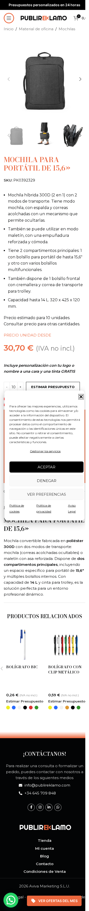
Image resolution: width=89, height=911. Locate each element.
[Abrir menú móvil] (9, 18)
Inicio (9, 29)
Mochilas (67, 29)
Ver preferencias (46, 494)
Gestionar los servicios (45, 451)
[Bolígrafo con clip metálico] (65, 644)
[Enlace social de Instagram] (40, 807)
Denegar (46, 480)
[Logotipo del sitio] (43, 17)
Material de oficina (36, 29)
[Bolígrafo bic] (23, 644)
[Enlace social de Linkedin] (49, 807)
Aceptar (46, 467)
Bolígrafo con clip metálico (65, 669)
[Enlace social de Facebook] (31, 807)
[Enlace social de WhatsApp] (58, 807)
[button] (81, 396)
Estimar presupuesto (53, 387)
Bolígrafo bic (22, 667)
